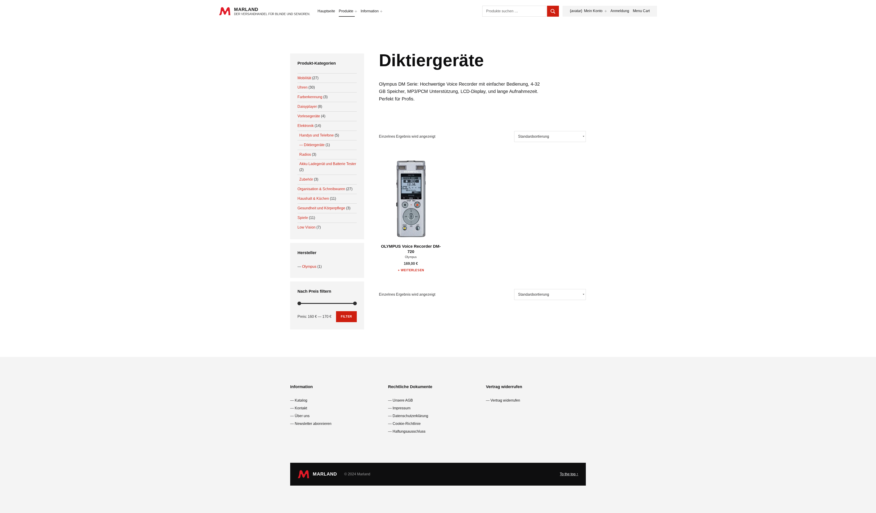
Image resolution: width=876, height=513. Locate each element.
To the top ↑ (569, 474)
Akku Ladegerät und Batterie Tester (327, 164)
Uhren (302, 87)
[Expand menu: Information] (381, 11)
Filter (346, 316)
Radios (305, 154)
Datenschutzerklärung (410, 416)
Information (370, 11)
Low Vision (306, 227)
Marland (246, 9)
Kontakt (301, 408)
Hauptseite (326, 11)
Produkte (346, 11)
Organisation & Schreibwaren (321, 189)
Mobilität (304, 78)
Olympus (309, 266)
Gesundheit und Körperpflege (321, 208)
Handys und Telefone (316, 135)
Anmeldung (619, 11)
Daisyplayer (307, 106)
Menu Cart (641, 11)
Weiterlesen (412, 270)
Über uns (302, 416)
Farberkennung (309, 97)
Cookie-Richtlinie (407, 424)
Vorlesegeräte (308, 116)
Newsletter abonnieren (313, 424)
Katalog (301, 400)
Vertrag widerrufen (505, 400)
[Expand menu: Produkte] (356, 11)
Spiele (302, 218)
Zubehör (306, 179)
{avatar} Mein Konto (586, 11)
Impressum (401, 408)
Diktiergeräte (314, 145)
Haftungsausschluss (409, 431)
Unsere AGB (403, 400)
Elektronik (305, 126)
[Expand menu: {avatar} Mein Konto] (606, 11)
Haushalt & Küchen (313, 198)
